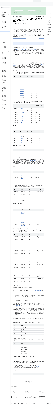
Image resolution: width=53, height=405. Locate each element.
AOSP (13, 16)
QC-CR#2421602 (23, 213)
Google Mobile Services (42, 396)
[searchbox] (5, 7)
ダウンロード (13, 395)
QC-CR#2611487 (23, 225)
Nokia (37, 366)
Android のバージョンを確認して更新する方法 (35, 290)
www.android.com (41, 395)
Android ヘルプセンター (42, 392)
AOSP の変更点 (39, 11)
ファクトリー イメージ (14, 397)
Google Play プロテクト (33, 49)
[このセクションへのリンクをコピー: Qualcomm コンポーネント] (23, 203)
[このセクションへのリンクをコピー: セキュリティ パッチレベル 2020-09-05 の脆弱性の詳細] (37, 158)
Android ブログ (27, 395)
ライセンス (24, 403)
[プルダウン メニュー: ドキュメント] (11, 1)
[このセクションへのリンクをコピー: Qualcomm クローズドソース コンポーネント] (29, 228)
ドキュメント (16, 16)
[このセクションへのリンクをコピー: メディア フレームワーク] (22, 100)
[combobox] (37, 1)
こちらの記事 (18, 305)
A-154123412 (21, 122)
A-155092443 (22, 95)
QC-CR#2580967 (23, 222)
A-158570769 (21, 83)
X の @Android (27, 392)
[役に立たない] (43, 16)
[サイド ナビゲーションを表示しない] (9, 403)
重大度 (16, 65)
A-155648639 (21, 140)
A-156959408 (22, 89)
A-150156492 (21, 142)
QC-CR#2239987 (23, 219)
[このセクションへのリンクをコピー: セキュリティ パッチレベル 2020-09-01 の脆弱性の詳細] (37, 62)
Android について (13, 403)
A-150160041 (22, 120)
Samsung (39, 366)
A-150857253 (21, 85)
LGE (31, 366)
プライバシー (28, 403)
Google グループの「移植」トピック (29, 400)
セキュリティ (20, 16)
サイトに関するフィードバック (35, 403)
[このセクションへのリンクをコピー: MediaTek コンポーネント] (23, 184)
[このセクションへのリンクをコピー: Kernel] (16, 166)
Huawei (29, 366)
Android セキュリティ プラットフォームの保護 (19, 38)
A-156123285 (21, 81)
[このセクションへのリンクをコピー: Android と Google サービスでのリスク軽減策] (33, 47)
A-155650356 (21, 138)
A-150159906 (22, 118)
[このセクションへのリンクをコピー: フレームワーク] (19, 70)
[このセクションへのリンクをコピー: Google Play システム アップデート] (26, 145)
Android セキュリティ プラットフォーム (21, 49)
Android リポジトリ (13, 392)
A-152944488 (22, 87)
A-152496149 (21, 108)
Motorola (34, 366)
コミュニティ (18, 403)
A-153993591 (21, 97)
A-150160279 (22, 116)
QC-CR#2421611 (23, 212)
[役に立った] (42, 16)
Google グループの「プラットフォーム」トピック (31, 397)
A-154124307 (21, 93)
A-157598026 (22, 91)
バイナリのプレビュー (14, 396)
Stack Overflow (41, 397)
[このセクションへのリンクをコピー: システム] (17, 125)
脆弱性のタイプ (32, 160)
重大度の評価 (27, 34)
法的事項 (21, 403)
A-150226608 (22, 112)
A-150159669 (21, 114)
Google (27, 366)
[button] (4, 12)
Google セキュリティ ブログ (28, 396)
